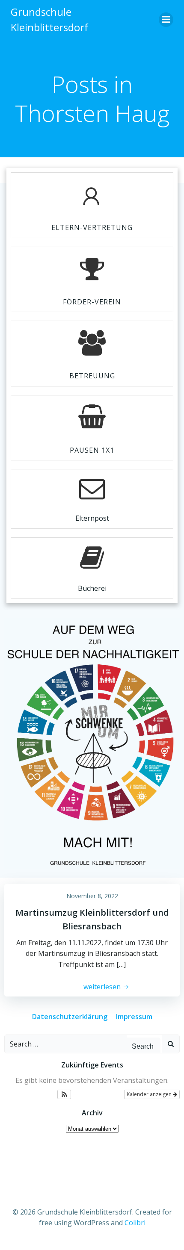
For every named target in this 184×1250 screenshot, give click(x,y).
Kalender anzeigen (150, 1094)
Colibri (135, 1222)
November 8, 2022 (92, 896)
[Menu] (166, 19)
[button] (64, 1094)
